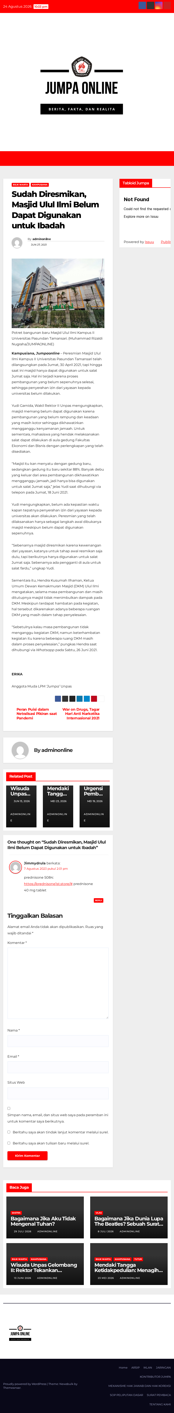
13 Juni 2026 (23, 1277)
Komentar (17, 943)
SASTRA (16, 1212)
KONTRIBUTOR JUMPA (155, 1376)
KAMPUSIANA (40, 184)
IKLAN (147, 1367)
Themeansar (12, 1387)
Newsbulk (66, 1384)
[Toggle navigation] (90, 158)
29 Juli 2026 (23, 1231)
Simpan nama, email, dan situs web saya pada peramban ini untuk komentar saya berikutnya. (57, 1118)
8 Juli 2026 (106, 1231)
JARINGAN (163, 1367)
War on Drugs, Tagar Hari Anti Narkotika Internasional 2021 (81, 713)
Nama (13, 1030)
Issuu (149, 242)
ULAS (99, 1212)
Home (123, 1367)
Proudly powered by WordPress (25, 1384)
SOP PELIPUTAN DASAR (126, 1395)
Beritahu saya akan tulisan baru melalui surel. (51, 1143)
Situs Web (16, 1082)
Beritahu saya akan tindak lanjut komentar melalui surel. (60, 1132)
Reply (98, 900)
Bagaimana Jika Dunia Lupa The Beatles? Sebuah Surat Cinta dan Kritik (128, 1223)
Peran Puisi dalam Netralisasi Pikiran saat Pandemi (37, 713)
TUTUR (138, 1259)
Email (13, 1056)
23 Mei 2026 (106, 1277)
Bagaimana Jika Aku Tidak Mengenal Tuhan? (43, 1221)
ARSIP (135, 1367)
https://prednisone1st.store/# (48, 884)
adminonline (41, 239)
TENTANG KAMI (160, 1404)
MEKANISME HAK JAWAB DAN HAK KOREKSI (139, 1385)
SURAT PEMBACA (159, 1395)
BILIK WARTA (20, 184)
